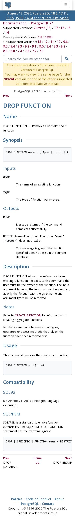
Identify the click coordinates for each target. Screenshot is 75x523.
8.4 (48, 46)
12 (46, 42)
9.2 (27, 46)
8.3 (56, 46)
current (8, 79)
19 (40, 37)
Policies (16, 499)
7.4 (20, 51)
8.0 (12, 51)
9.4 (12, 46)
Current (39, 28)
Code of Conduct (38, 499)
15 (69, 28)
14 (7, 32)
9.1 (34, 46)
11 (52, 42)
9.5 (5, 46)
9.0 (41, 46)
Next (68, 95)
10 (58, 42)
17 (56, 28)
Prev (6, 95)
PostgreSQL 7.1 (42, 23)
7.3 (27, 51)
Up (37, 462)
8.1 (5, 51)
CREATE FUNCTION (28, 315)
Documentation (14, 23)
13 (39, 42)
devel (48, 37)
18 (48, 28)
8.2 (63, 46)
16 (62, 28)
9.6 (65, 42)
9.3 (20, 46)
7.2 (34, 51)
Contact (48, 504)
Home (37, 458)
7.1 (41, 51)
